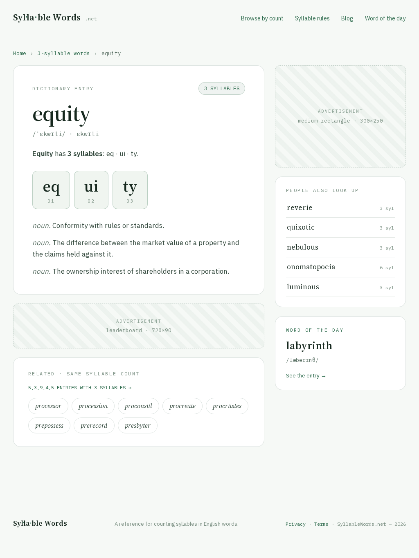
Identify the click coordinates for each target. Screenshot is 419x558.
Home (19, 53)
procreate (182, 406)
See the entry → (306, 375)
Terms (321, 524)
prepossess (49, 425)
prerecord (94, 425)
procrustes (227, 406)
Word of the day (385, 18)
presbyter (138, 425)
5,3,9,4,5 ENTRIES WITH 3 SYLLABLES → (79, 387)
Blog (347, 18)
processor (48, 406)
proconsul (138, 406)
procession (93, 406)
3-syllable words (64, 53)
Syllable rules (312, 18)
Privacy (296, 524)
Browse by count (262, 18)
